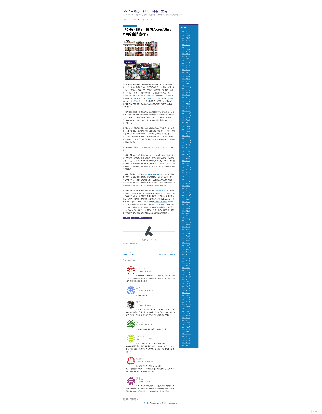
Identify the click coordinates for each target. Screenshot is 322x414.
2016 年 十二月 (186, 58)
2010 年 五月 (186, 238)
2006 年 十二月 (186, 331)
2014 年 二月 (186, 136)
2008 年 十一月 (186, 279)
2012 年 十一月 (186, 170)
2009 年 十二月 (186, 250)
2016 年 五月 (186, 74)
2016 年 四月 (186, 77)
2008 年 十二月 (186, 277)
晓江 (138, 302)
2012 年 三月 (186, 188)
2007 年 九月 (186, 311)
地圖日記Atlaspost (160, 202)
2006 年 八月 (186, 341)
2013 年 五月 (186, 156)
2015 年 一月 (186, 111)
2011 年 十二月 (186, 195)
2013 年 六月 (186, 154)
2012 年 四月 (186, 186)
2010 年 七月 (186, 234)
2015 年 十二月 (186, 86)
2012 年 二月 (186, 190)
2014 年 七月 (186, 124)
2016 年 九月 (186, 65)
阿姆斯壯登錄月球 (135, 185)
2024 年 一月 (186, 31)
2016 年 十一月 (186, 61)
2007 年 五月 (186, 320)
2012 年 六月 (186, 181)
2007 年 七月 (186, 316)
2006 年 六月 (186, 345)
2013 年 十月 (186, 145)
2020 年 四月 (186, 36)
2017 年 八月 (186, 42)
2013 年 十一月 (186, 143)
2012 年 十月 (186, 172)
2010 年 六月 (186, 236)
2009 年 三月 (186, 270)
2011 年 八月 (186, 204)
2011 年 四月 (186, 213)
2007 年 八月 (186, 313)
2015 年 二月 (186, 108)
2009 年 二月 (186, 272)
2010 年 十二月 (186, 222)
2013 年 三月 (186, 161)
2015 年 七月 (186, 97)
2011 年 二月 (186, 218)
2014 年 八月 (186, 122)
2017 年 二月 (186, 54)
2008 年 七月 (186, 288)
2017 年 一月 (186, 56)
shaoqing (140, 268)
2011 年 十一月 (186, 197)
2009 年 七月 (186, 261)
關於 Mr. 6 (127, 20)
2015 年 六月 (186, 99)
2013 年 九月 (186, 147)
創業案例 (141, 218)
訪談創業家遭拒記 (128, 253)
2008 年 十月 (186, 281)
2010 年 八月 (186, 231)
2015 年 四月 (186, 104)
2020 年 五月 (186, 33)
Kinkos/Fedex (136, 98)
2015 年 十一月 (186, 88)
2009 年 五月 (186, 266)
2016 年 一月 (186, 83)
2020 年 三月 (186, 38)
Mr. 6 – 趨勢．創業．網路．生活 (145, 11)
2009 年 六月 (186, 263)
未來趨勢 (148, 218)
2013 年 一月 (186, 165)
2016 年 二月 (186, 81)
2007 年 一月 (186, 329)
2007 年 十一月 (186, 306)
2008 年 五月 (186, 293)
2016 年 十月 (186, 63)
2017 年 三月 (186, 52)
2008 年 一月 (186, 302)
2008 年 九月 (186, 284)
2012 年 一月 (186, 193)
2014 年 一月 (186, 138)
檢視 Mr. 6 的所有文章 (130, 244)
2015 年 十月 (186, 90)
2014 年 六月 (186, 127)
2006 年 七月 (186, 343)
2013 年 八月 (186, 149)
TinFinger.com (150, 155)
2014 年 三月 (186, 134)
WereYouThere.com (152, 174)
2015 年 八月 (186, 95)
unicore (140, 336)
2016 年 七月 (186, 70)
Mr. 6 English (151, 20)
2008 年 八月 (186, 286)
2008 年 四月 (186, 295)
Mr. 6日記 (141, 20)
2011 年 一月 (186, 220)
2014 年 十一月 (186, 115)
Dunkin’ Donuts (153, 98)
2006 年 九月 (186, 338)
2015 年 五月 (186, 102)
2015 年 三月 (186, 106)
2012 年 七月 (186, 179)
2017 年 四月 (186, 49)
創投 (134, 218)
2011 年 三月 (186, 215)
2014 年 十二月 (186, 113)
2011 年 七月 (186, 206)
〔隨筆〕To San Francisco (166, 253)
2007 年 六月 (186, 318)
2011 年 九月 (186, 202)
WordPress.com (172, 403)
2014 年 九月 (186, 120)
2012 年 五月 (186, 184)
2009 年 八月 (186, 259)
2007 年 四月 (186, 322)
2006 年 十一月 (186, 334)
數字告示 (140, 378)
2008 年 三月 (186, 297)
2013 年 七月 (186, 152)
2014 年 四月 (186, 131)
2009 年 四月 (186, 268)
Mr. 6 (134, 26)
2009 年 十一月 (186, 252)
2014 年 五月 (186, 129)
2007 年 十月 (186, 309)
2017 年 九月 (186, 40)
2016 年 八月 (186, 67)
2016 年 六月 (186, 72)
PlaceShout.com (159, 191)
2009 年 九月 (186, 256)
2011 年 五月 (186, 211)
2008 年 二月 (186, 300)
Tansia (139, 322)
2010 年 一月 (186, 247)
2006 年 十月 (186, 336)
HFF (134, 20)
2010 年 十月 (186, 227)
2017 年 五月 (186, 47)
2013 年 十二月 (186, 140)
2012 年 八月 (186, 177)
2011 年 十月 (186, 199)
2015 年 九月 (186, 93)
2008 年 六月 (186, 291)
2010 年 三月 (186, 243)
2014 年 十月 (186, 118)
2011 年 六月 (186, 209)
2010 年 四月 (186, 240)
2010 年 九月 (186, 229)
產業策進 (127, 218)
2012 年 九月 (186, 174)
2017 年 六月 (186, 45)
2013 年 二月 (186, 163)
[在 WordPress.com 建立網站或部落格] (144, 403)
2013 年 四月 (186, 159)
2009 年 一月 (186, 275)
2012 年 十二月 (186, 168)
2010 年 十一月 (186, 224)
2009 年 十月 (186, 254)
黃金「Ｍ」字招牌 (159, 87)
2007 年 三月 (186, 325)
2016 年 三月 (186, 79)
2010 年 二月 (186, 245)
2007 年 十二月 (186, 304)
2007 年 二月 (186, 327)
